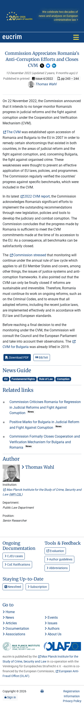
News (9, 617)
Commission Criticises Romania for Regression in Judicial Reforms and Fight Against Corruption (45, 407)
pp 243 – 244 (70, 78)
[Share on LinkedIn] (54, 65)
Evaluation (56, 551)
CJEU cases (14, 556)
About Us (54, 634)
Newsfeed (14, 586)
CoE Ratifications (18, 564)
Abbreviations (58, 568)
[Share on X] (42, 65)
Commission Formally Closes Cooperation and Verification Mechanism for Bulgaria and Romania (44, 441)
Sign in (11, 697)
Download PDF (18, 357)
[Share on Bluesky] (48, 65)
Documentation (17, 628)
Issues (52, 623)
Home (10, 612)
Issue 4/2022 (44, 78)
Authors (53, 628)
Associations (15, 634)
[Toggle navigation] (76, 37)
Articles (11, 623)
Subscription (38, 586)
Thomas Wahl (45, 84)
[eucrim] (12, 37)
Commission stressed (29, 255)
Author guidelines (60, 559)
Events (52, 617)
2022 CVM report (37, 196)
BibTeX (43, 357)
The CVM (14, 132)
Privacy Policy (72, 701)
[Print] (42, 691)
